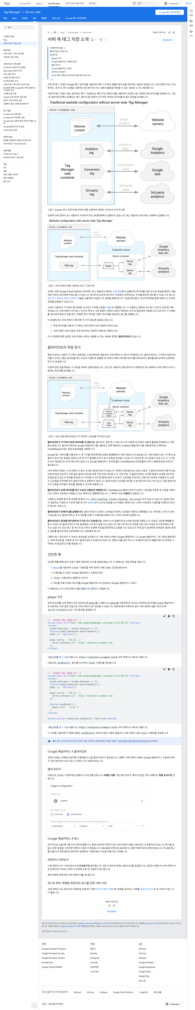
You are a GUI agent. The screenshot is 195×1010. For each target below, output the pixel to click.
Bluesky (93, 953)
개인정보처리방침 (55, 1004)
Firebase (142, 958)
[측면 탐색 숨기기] (34, 1005)
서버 (34, 18)
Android (142, 949)
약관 (44, 1004)
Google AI (143, 992)
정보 (5, 18)
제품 (54, 32)
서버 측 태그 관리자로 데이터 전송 (132, 741)
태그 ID (62, 657)
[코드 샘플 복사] (173, 616)
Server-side (33, 12)
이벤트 (109, 307)
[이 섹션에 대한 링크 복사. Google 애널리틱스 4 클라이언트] (90, 752)
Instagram (95, 958)
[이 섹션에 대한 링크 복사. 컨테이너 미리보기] (72, 860)
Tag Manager (54, 3)
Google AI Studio (146, 962)
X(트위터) (94, 967)
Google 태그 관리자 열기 (169, 12)
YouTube (94, 972)
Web (14, 18)
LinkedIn (94, 962)
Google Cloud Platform (123, 992)
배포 (89, 588)
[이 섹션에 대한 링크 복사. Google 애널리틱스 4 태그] (82, 839)
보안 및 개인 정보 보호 (74, 3)
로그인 (189, 3)
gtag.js (39, 3)
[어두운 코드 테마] (169, 616)
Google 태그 (25, 3)
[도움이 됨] (169, 32)
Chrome (142, 953)
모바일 (24, 18)
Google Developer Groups (53, 953)
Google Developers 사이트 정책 (71, 926)
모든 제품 (157, 992)
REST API (56, 18)
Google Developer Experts (53, 958)
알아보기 (92, 3)
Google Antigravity (147, 967)
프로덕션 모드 (146, 889)
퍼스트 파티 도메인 (105, 889)
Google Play (144, 976)
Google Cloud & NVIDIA (52, 967)
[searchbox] (19, 27)
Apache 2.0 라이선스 (154, 923)
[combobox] (145, 3)
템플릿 (44, 18)
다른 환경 (117, 291)
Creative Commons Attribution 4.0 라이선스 (94, 923)
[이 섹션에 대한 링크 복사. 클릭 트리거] (64, 769)
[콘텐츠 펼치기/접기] (65, 48)
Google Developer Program (54, 949)
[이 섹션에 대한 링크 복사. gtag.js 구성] (65, 597)
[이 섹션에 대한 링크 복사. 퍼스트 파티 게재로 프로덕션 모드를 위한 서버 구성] (109, 883)
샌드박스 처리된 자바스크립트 (62, 298)
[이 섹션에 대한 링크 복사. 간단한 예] (64, 555)
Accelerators (47, 962)
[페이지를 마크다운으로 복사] (101, 39)
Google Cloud (145, 972)
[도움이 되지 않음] (174, 32)
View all (142, 981)
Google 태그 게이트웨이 (76, 18)
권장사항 (92, 502)
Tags (6, 3)
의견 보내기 (167, 40)
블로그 (93, 949)
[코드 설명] (164, 616)
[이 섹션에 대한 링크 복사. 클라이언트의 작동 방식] (83, 347)
